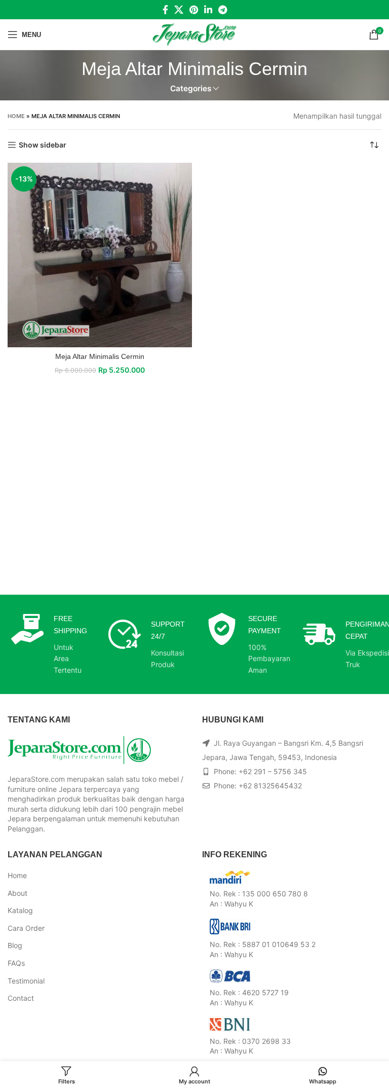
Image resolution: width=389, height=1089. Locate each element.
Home (16, 116)
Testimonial (26, 980)
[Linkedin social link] (208, 9)
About (17, 893)
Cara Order (26, 928)
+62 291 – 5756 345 (273, 771)
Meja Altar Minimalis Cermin (99, 356)
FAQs (16, 963)
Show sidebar (42, 145)
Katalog (20, 910)
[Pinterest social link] (193, 9)
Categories (190, 88)
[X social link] (178, 9)
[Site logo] (194, 33)
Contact (21, 998)
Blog (15, 945)
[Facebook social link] (165, 9)
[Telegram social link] (222, 9)
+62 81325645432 (270, 785)
